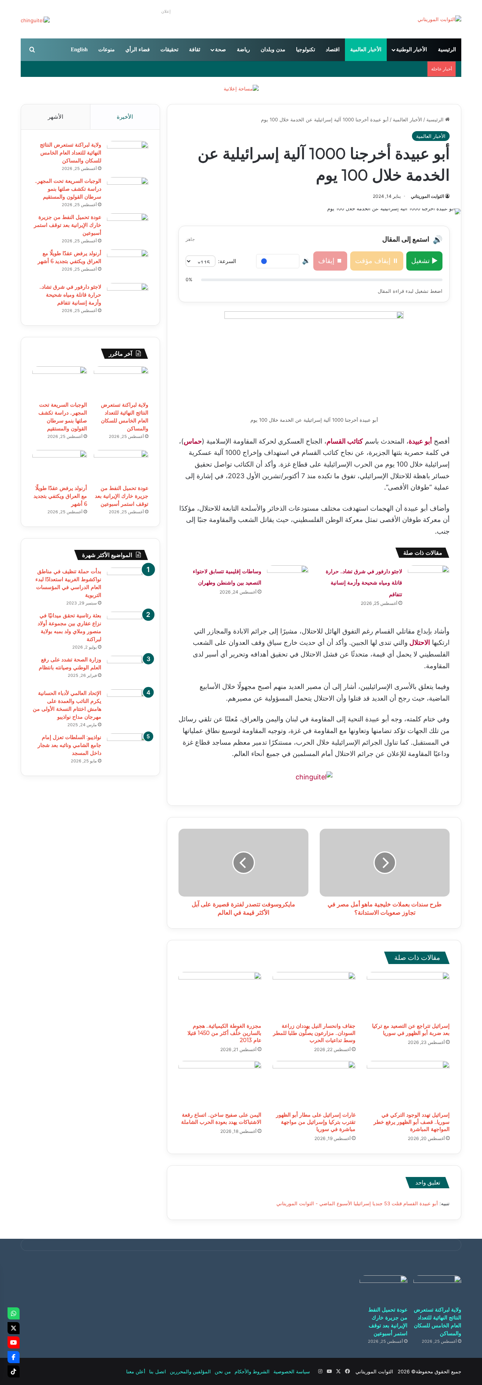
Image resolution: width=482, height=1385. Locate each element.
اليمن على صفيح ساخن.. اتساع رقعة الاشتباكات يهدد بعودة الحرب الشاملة (221, 1118)
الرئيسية (447, 49)
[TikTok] (14, 1371)
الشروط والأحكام (252, 1371)
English (79, 49)
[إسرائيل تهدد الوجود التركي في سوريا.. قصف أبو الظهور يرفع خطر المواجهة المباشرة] (408, 1084)
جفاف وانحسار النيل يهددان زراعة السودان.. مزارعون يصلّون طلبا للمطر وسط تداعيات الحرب (314, 1033)
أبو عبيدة (420, 441)
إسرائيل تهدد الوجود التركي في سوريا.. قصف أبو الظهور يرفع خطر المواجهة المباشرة (412, 1121)
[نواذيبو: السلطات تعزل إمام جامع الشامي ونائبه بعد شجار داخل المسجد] (127, 747)
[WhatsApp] (14, 1313)
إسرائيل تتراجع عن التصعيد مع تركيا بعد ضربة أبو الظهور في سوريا (411, 1029)
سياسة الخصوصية (291, 1371)
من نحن (223, 1371)
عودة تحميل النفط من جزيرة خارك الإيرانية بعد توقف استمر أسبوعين (67, 225)
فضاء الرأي (137, 49)
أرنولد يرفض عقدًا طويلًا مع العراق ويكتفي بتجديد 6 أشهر (60, 496)
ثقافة (194, 49)
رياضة (243, 49)
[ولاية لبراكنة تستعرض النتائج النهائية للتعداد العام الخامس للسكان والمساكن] (127, 155)
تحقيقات (169, 49)
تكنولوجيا (305, 49)
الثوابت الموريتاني (427, 196)
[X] (14, 1328)
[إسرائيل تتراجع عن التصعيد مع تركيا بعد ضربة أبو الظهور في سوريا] (408, 995)
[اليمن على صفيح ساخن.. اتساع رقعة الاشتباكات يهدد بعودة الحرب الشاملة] (219, 1084)
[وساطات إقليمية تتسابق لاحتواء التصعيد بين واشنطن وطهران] (287, 579)
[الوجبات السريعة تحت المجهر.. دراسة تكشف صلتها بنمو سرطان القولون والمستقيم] (127, 191)
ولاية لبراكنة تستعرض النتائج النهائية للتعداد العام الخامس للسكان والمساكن (70, 152)
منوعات (106, 49)
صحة (220, 49)
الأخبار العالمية (365, 49)
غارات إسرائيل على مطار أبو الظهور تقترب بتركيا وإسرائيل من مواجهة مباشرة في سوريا (315, 1121)
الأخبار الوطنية (411, 49)
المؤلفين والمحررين (190, 1371)
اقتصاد (333, 49)
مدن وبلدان (273, 49)
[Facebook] (14, 1357)
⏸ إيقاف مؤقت (376, 261)
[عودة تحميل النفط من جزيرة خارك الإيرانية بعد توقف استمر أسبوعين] (127, 227)
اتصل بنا (157, 1371)
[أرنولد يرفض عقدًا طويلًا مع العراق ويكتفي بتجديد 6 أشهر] (127, 263)
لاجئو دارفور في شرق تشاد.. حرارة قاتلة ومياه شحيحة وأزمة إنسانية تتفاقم (364, 583)
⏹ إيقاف (330, 261)
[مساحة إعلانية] (241, 88)
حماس (193, 441)
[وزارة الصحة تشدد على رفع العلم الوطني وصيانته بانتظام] (127, 670)
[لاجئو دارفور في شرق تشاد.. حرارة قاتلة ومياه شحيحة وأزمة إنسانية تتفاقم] (428, 579)
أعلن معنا (135, 1371)
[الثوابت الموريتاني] (439, 19)
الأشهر (55, 116)
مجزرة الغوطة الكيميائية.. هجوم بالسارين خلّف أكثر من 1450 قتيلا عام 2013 (224, 1033)
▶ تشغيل (424, 261)
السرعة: (227, 261)
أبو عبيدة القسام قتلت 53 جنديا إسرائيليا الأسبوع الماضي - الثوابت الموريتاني (357, 1203)
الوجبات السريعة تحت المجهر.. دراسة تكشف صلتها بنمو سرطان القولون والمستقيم (68, 189)
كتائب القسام (344, 441)
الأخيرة (125, 116)
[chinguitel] (314, 776)
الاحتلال (419, 642)
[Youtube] (14, 1342)
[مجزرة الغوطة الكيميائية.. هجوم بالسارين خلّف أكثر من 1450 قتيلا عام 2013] (219, 995)
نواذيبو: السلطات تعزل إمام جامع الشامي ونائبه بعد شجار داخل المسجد (69, 745)
